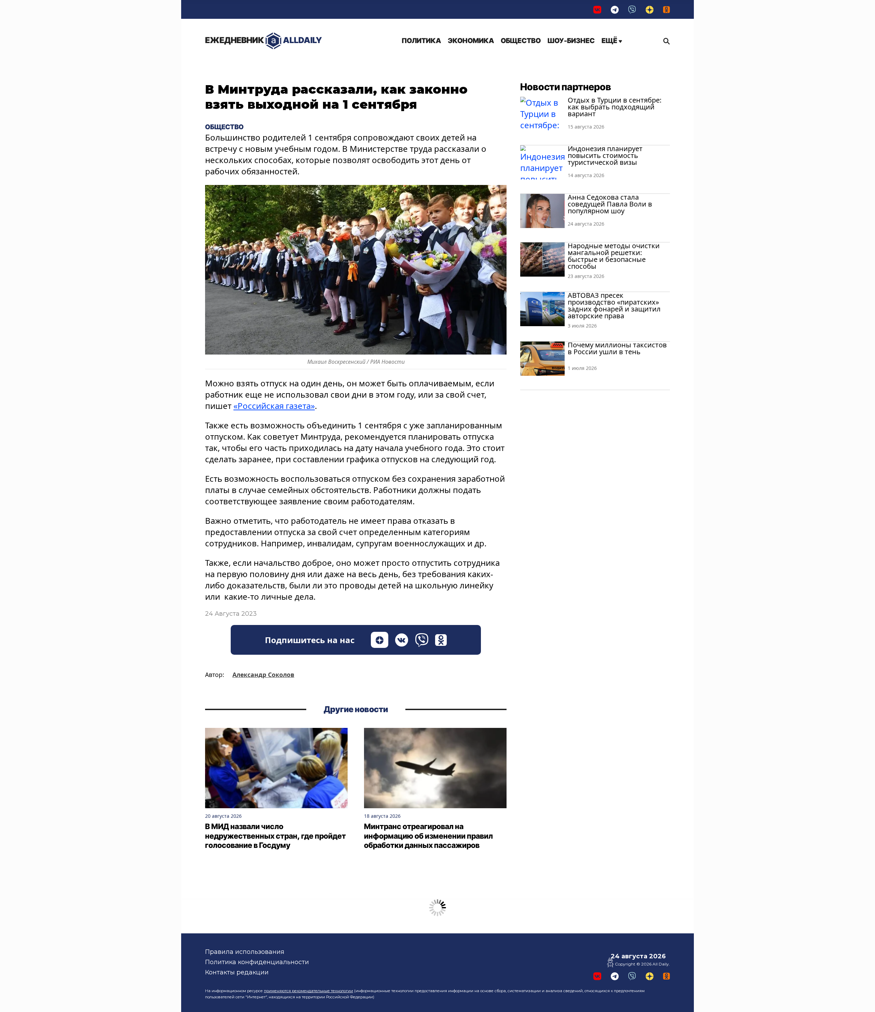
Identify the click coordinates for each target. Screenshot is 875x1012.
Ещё (610, 41)
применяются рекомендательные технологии (308, 990)
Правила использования (244, 952)
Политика (421, 41)
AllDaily (263, 40)
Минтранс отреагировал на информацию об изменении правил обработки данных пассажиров (428, 836)
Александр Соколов (263, 674)
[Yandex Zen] (650, 9)
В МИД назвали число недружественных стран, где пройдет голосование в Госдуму (275, 836)
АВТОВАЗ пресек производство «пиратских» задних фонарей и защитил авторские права (614, 305)
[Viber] (632, 9)
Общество (521, 41)
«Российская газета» (274, 405)
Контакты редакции (237, 972)
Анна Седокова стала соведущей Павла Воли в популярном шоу (610, 203)
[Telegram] (615, 9)
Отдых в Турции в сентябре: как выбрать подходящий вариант (614, 106)
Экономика (471, 41)
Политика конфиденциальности (257, 962)
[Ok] (666, 9)
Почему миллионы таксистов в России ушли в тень (617, 348)
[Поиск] (665, 41)
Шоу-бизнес (571, 41)
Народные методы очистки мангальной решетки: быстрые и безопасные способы (614, 256)
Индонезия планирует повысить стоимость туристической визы (605, 155)
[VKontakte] (597, 9)
